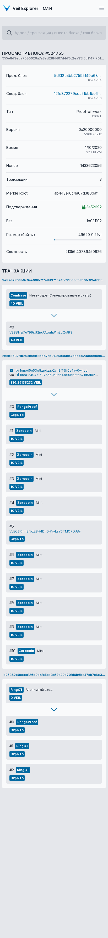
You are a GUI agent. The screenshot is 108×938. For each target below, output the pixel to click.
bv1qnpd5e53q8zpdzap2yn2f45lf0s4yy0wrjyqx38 (54, 370)
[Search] (9, 33)
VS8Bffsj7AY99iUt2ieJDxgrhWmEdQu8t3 (40, 332)
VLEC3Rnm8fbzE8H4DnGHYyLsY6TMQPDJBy (45, 531)
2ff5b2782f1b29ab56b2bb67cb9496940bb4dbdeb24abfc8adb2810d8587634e (54, 356)
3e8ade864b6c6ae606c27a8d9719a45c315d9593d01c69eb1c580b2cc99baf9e (54, 280)
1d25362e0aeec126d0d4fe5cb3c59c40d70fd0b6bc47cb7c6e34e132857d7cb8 (54, 675)
